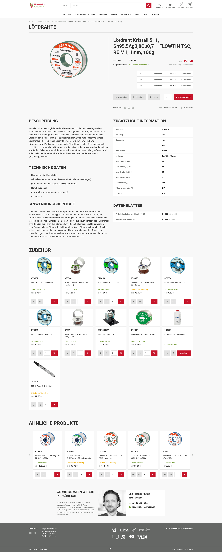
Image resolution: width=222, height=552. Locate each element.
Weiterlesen (184, 353)
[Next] (192, 455)
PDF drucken (188, 107)
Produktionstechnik (50, 21)
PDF (171, 214)
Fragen (155, 97)
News (146, 14)
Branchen (103, 14)
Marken (114, 14)
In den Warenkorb (183, 97)
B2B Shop (155, 14)
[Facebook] (133, 107)
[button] (121, 97)
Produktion (126, 14)
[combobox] (108, 5)
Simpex (137, 14)
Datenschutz (189, 549)
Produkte (67, 14)
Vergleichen (140, 97)
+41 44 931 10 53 (140, 503)
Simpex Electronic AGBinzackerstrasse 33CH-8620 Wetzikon (49, 531)
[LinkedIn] (129, 107)
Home (31, 21)
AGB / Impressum (178, 549)
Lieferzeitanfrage (170, 107)
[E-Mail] (125, 107)
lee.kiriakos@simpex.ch (143, 507)
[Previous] (30, 455)
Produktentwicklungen (85, 14)
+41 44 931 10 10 (49, 536)
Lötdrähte (62, 21)
